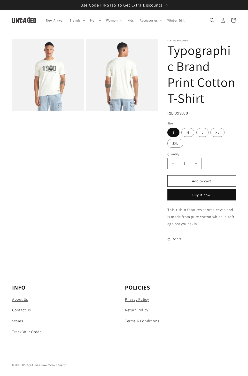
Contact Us (21, 310)
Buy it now (201, 194)
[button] (77, 20)
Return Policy (136, 310)
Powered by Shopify (53, 365)
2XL (175, 143)
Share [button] (177, 239)
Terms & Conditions (142, 320)
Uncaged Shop (31, 365)
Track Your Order (26, 331)
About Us (20, 299)
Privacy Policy (137, 299)
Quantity (173, 154)
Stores (17, 320)
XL (217, 132)
